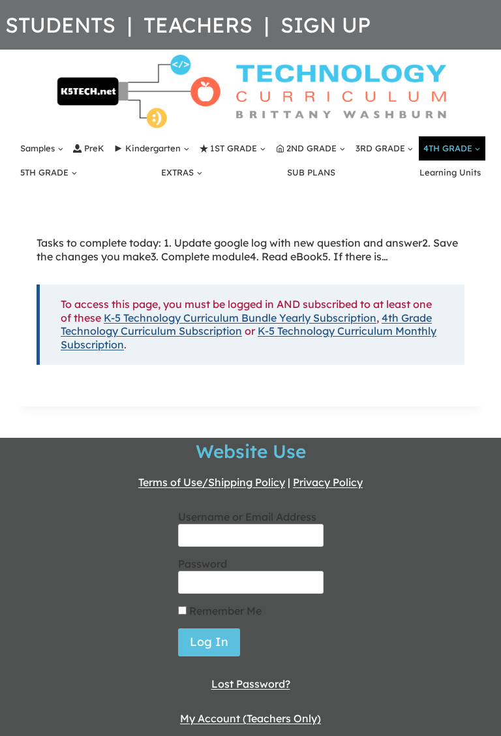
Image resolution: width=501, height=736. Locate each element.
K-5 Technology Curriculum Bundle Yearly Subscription (240, 317)
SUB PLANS (311, 172)
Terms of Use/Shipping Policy (211, 482)
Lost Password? (250, 683)
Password (202, 563)
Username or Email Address (247, 516)
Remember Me (224, 610)
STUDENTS (60, 25)
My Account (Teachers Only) (250, 718)
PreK (94, 148)
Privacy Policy (328, 482)
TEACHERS (198, 25)
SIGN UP (326, 25)
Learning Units (450, 172)
